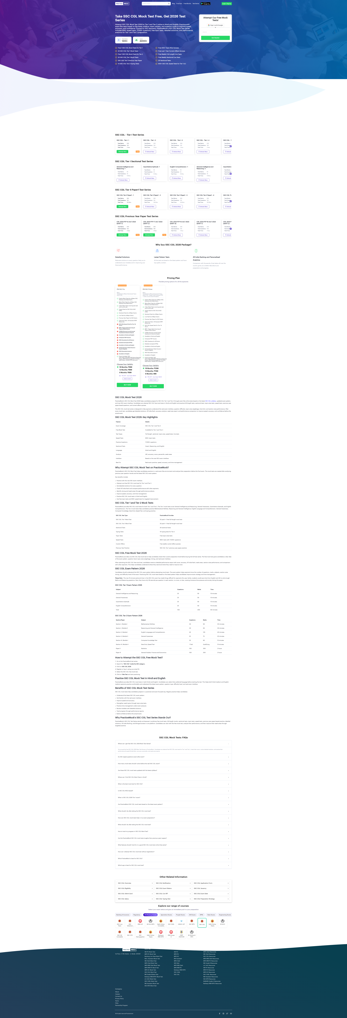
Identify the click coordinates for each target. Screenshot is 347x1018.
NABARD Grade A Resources (211, 981)
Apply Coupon (127, 378)
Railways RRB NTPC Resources (212, 983)
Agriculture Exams (166, 915)
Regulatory (136, 915)
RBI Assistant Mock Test (152, 983)
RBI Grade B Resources (210, 963)
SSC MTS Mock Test (151, 985)
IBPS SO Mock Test (150, 970)
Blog (173, 3)
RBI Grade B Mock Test (151, 974)
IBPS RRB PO (178, 967)
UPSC (201, 915)
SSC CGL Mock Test (151, 972)
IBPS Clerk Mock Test (151, 963)
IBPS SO (176, 956)
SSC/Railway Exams (150, 915)
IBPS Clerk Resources (209, 952)
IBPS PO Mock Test (150, 954)
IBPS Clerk (177, 961)
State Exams (211, 915)
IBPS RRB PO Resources (210, 961)
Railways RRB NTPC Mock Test (154, 976)
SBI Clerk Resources (209, 954)
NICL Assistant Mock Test (152, 958)
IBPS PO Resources (209, 970)
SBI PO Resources (208, 967)
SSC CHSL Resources (209, 974)
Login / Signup (226, 3)
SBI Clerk (176, 963)
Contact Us (118, 996)
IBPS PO (176, 954)
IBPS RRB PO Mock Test (152, 967)
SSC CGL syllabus (210, 401)
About (117, 992)
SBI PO (176, 952)
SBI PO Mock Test (150, 952)
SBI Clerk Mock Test (150, 961)
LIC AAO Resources (209, 965)
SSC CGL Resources (209, 956)
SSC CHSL (177, 972)
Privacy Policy (119, 998)
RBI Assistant (178, 958)
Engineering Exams (225, 915)
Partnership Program (121, 1005)
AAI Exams (192, 915)
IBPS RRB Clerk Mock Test (152, 965)
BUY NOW (127, 385)
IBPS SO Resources (209, 972)
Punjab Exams (180, 915)
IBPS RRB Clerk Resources (211, 958)
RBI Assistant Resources (210, 976)
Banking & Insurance (122, 915)
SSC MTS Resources (209, 979)
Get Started (215, 38)
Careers (117, 994)
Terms (117, 1001)
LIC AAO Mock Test (150, 979)
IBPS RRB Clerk (178, 965)
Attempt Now (122, 151)
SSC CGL (176, 974)
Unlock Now (150, 151)
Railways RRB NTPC (180, 970)
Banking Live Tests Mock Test (153, 956)
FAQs (116, 1003)
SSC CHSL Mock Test (151, 981)
